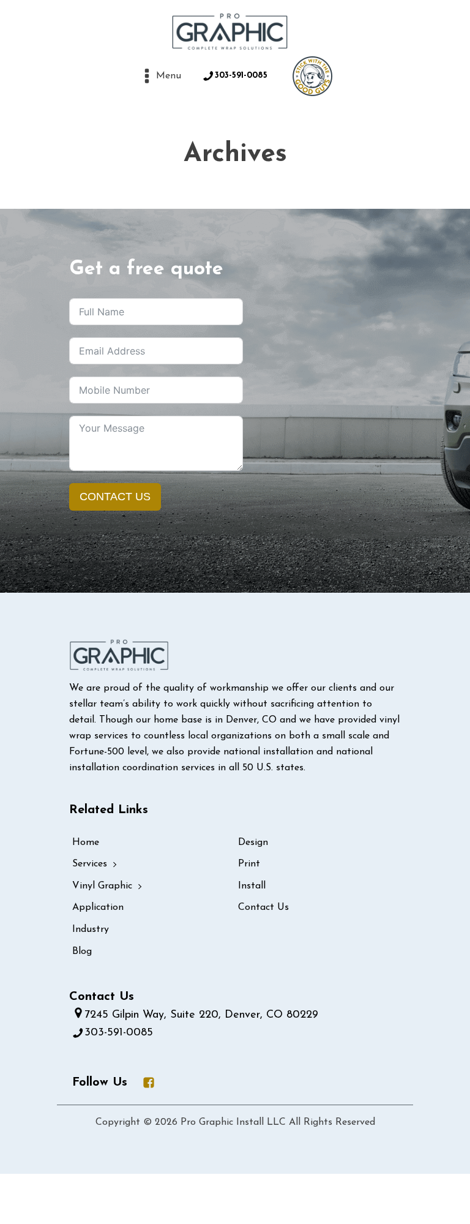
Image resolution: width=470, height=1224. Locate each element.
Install (252, 886)
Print (249, 864)
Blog (82, 951)
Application (98, 907)
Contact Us (115, 496)
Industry (90, 929)
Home (85, 842)
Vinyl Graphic (102, 886)
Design (253, 842)
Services (89, 864)
